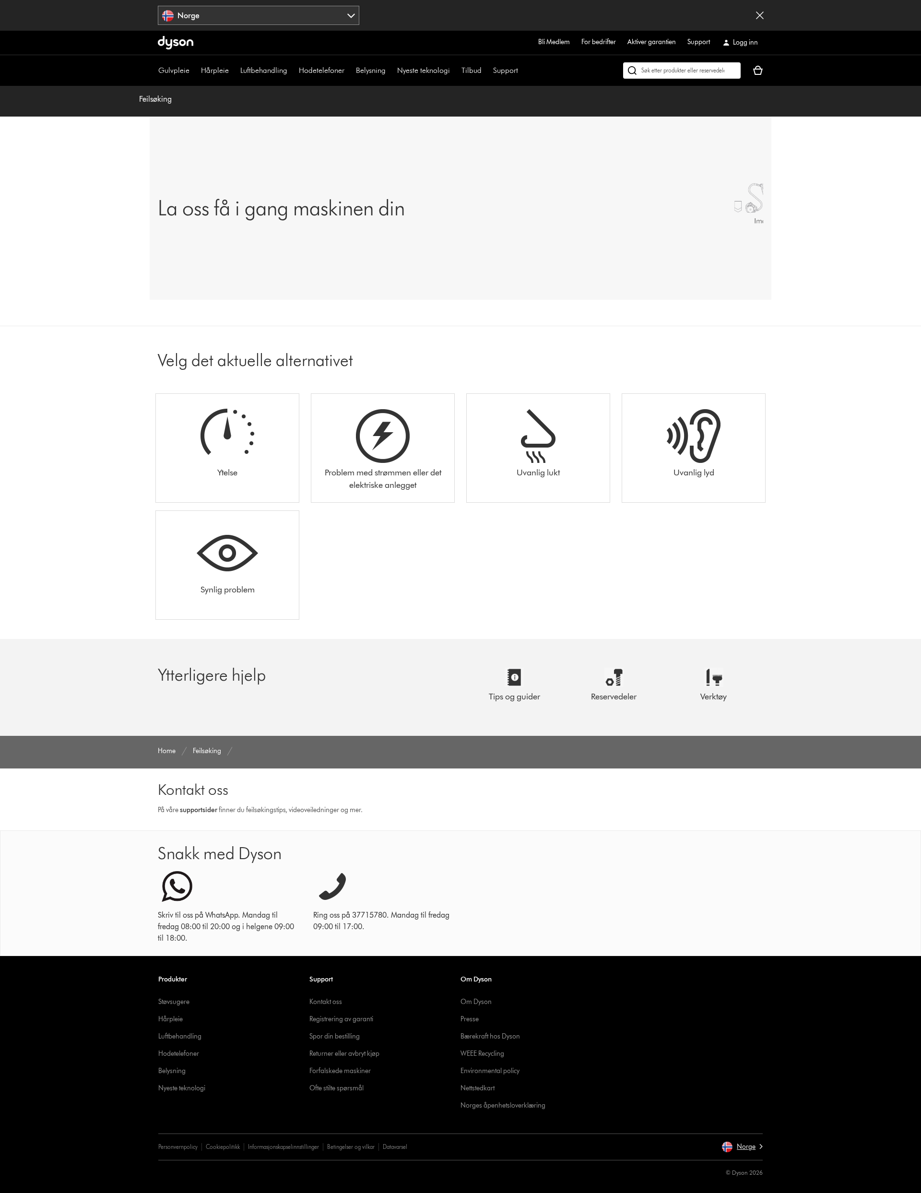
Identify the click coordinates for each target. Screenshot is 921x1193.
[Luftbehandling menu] (292, 70)
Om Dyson (476, 1002)
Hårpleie (215, 70)
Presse (469, 1019)
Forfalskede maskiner (340, 1071)
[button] (742, 1147)
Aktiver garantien (651, 42)
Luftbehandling (263, 70)
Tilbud (471, 70)
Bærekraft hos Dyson (490, 1036)
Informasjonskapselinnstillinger (283, 1146)
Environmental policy (490, 1071)
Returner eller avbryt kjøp (344, 1054)
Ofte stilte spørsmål (336, 1088)
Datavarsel (395, 1146)
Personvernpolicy (178, 1146)
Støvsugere (173, 1002)
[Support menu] (523, 70)
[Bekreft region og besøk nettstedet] (760, 15)
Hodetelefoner (321, 70)
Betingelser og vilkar (351, 1146)
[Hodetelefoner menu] (349, 70)
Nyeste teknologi (423, 70)
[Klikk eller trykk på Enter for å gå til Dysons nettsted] (175, 42)
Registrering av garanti (341, 1019)
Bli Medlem (554, 42)
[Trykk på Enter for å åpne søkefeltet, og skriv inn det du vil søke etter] (682, 70)
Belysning (371, 70)
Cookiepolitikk (223, 1146)
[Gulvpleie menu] (194, 70)
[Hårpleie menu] (233, 70)
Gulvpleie (173, 70)
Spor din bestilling (334, 1036)
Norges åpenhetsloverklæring (502, 1105)
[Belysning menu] (390, 70)
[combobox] (259, 15)
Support (698, 42)
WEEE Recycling (482, 1054)
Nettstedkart (477, 1088)
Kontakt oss (325, 1002)
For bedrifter (598, 42)
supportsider (198, 810)
